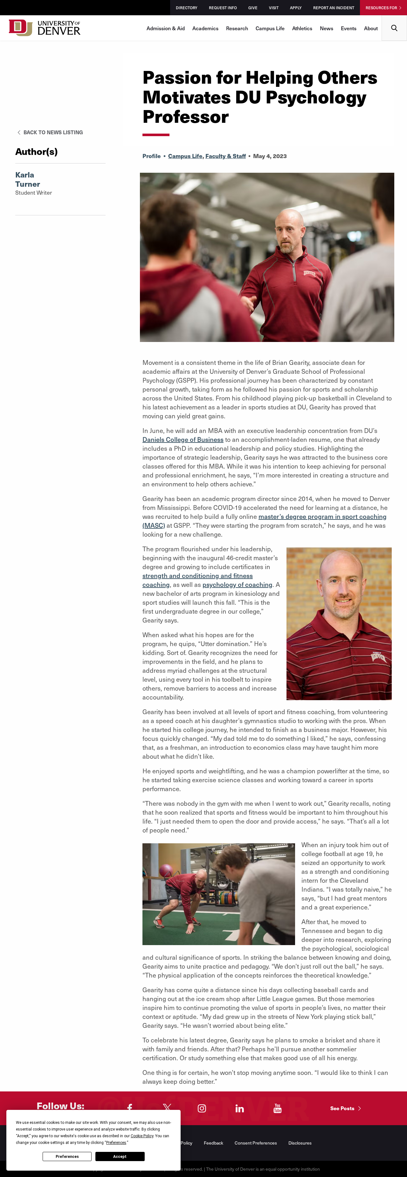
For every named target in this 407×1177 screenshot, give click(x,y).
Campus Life (270, 27)
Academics (205, 27)
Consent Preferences (256, 1143)
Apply (296, 7)
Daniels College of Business (183, 439)
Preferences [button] (116, 1142)
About (371, 27)
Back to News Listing (52, 132)
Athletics (302, 27)
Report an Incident (333, 7)
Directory (186, 7)
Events (348, 27)
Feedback (213, 1143)
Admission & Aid (166, 27)
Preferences (67, 1156)
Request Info (223, 7)
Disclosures (300, 1143)
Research (237, 27)
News (326, 27)
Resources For (381, 7)
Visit (274, 7)
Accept (120, 1156)
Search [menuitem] (394, 17)
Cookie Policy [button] (142, 1136)
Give (253, 7)
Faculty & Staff (225, 156)
